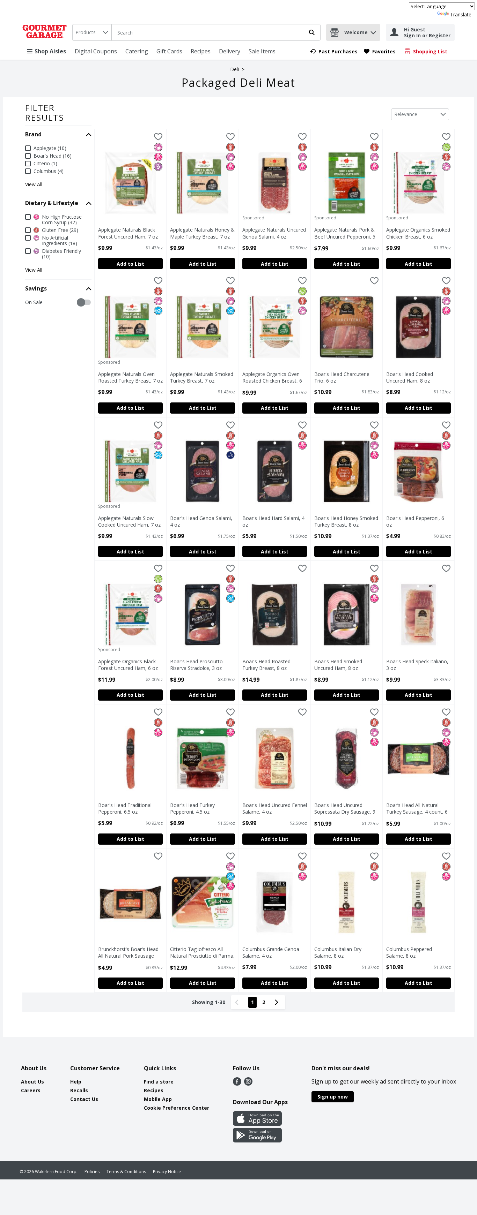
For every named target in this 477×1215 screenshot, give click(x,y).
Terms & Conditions (126, 1172)
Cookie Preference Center (176, 1107)
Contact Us (84, 1099)
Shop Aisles (50, 51)
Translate (460, 14)
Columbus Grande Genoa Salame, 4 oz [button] (271, 952)
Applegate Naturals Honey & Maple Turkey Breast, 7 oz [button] (202, 233)
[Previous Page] (238, 1002)
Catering (136, 51)
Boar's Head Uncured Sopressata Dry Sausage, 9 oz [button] (344, 809)
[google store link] (257, 1140)
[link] (334, 51)
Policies (92, 1172)
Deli (234, 69)
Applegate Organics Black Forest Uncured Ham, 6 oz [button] (128, 664)
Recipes (201, 51)
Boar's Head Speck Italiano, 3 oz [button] (417, 664)
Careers (31, 1090)
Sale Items (262, 51)
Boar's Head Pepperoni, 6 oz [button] (415, 521)
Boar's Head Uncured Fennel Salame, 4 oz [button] (274, 808)
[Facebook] (237, 1083)
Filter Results (44, 112)
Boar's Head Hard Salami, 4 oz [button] (273, 521)
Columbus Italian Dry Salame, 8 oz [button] (343, 952)
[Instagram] (248, 1083)
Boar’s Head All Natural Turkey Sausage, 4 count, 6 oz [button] (417, 809)
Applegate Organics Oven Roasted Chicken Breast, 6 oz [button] (272, 378)
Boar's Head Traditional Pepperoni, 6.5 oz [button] (127, 808)
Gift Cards (169, 51)
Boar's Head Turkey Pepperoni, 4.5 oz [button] (199, 808)
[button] (373, 31)
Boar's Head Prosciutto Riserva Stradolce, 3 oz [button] (199, 664)
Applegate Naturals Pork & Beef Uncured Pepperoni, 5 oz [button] (344, 233)
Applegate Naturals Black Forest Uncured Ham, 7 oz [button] (128, 233)
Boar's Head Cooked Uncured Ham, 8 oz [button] (415, 377)
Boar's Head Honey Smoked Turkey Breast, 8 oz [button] (346, 521)
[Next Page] (277, 1002)
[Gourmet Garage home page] (45, 32)
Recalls (79, 1090)
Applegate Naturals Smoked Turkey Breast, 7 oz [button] (201, 377)
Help (75, 1081)
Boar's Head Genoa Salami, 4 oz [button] (201, 521)
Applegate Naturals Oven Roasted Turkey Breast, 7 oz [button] (130, 377)
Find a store (159, 1081)
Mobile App (158, 1099)
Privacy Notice (167, 1172)
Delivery (229, 51)
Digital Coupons (96, 51)
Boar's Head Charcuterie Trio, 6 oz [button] (343, 377)
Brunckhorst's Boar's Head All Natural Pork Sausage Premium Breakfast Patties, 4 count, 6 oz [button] (129, 953)
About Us (32, 1081)
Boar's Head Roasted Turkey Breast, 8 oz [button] (271, 664)
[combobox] (91, 32)
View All (33, 184)
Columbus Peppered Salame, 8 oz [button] (415, 952)
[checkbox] (29, 302)
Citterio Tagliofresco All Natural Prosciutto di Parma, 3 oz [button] (202, 953)
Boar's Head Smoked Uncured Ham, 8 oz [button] (343, 664)
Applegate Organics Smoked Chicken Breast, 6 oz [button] (418, 233)
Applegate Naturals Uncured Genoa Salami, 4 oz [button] (274, 233)
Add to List (130, 264)
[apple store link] (257, 1123)
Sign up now (332, 1096)
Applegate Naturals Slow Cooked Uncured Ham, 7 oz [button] (129, 521)
